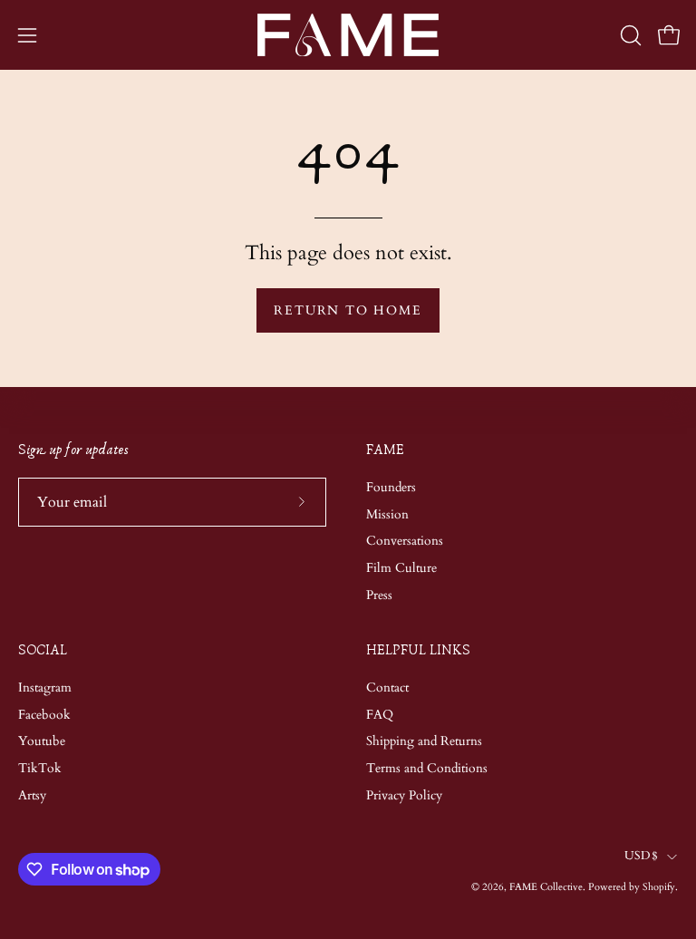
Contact (387, 687)
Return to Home (347, 310)
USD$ (641, 856)
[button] (629, 35)
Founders (391, 487)
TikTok (40, 768)
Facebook (44, 714)
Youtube (41, 741)
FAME (385, 450)
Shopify (659, 887)
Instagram (45, 687)
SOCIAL (42, 650)
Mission (387, 513)
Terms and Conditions (427, 768)
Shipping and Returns (424, 741)
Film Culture (401, 567)
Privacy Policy (404, 795)
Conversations (404, 540)
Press (379, 595)
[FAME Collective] (348, 35)
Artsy (32, 795)
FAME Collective (546, 887)
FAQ (379, 714)
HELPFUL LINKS (418, 650)
